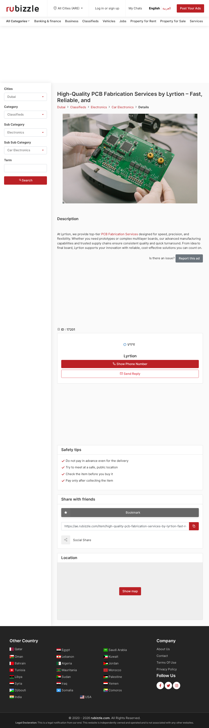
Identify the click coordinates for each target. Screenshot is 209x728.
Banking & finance (47, 21)
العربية (166, 8)
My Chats (135, 8)
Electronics (99, 107)
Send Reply (131, 374)
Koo (101, 540)
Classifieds (90, 21)
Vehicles (109, 21)
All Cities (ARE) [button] (69, 8)
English (154, 8)
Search (27, 180)
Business (71, 21)
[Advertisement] (104, 54)
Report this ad (189, 258)
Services (196, 21)
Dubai (61, 107)
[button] (25, 97)
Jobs (122, 21)
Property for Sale (173, 21)
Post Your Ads (190, 8)
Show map (130, 591)
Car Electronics (123, 107)
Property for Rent (143, 21)
